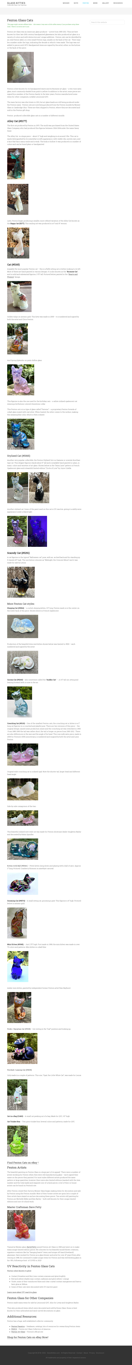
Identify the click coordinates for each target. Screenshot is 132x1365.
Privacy (92, 1353)
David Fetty (32, 1247)
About (86, 1353)
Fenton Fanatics (18, 1326)
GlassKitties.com (53, 1353)
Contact (79, 1353)
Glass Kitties (16, 3)
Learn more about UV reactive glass (22, 1292)
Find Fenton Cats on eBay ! (22, 1162)
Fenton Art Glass (18, 1332)
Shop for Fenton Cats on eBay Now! (27, 1337)
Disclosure (100, 1353)
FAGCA (14, 1329)
